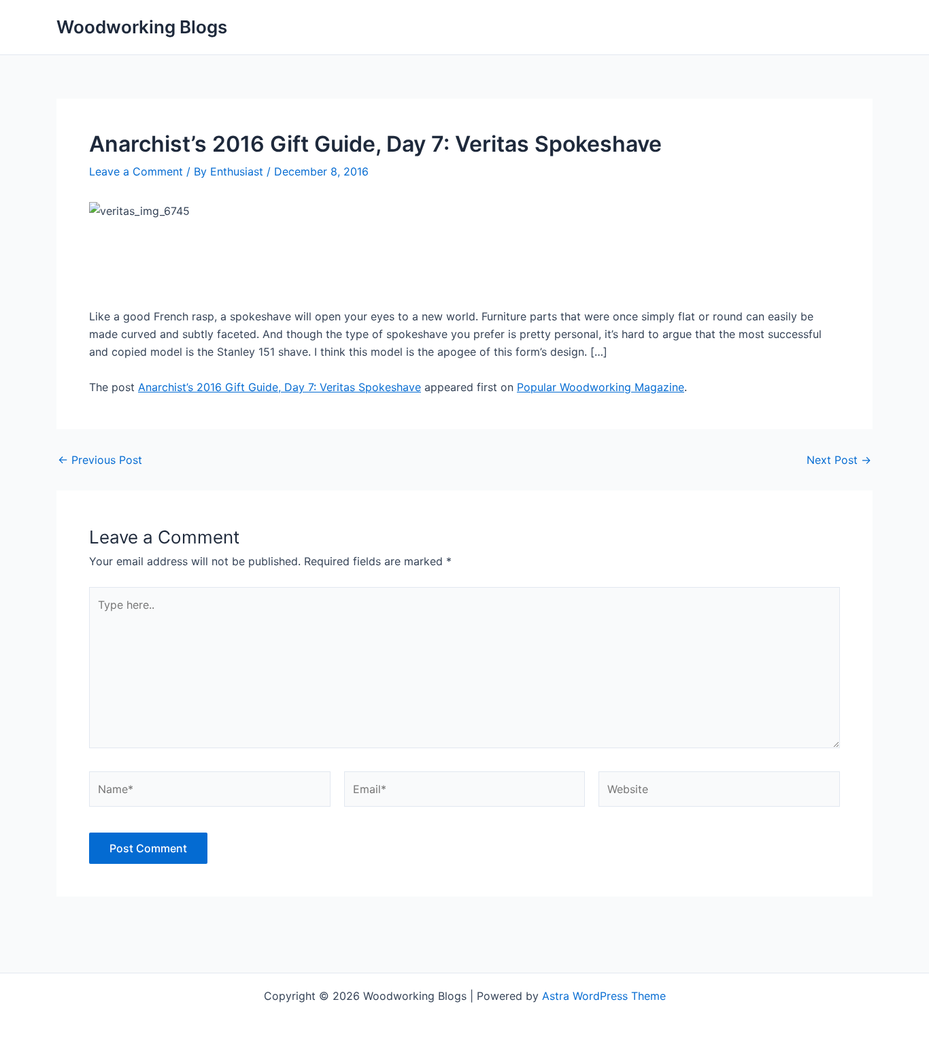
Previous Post (100, 459)
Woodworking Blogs (141, 26)
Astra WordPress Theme (604, 996)
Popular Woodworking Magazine (600, 387)
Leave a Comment (136, 171)
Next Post (839, 459)
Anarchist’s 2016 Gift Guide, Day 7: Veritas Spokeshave (279, 387)
